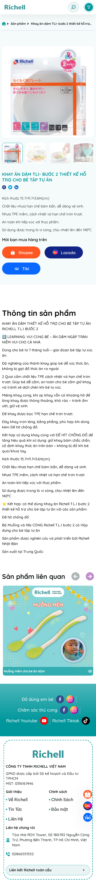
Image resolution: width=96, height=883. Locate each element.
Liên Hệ (15, 819)
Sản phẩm (18, 24)
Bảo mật (59, 809)
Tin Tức (15, 809)
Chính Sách (62, 799)
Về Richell (18, 799)
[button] (90, 576)
